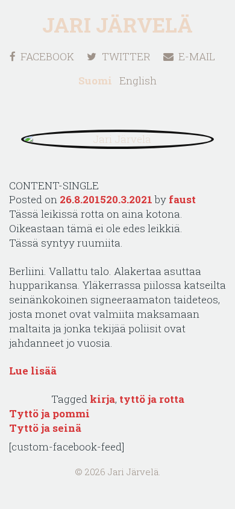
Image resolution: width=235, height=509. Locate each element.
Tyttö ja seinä (45, 428)
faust (182, 199)
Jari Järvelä (117, 24)
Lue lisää (33, 371)
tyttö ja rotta (151, 399)
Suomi (95, 80)
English (138, 80)
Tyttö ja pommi (49, 413)
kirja (102, 399)
